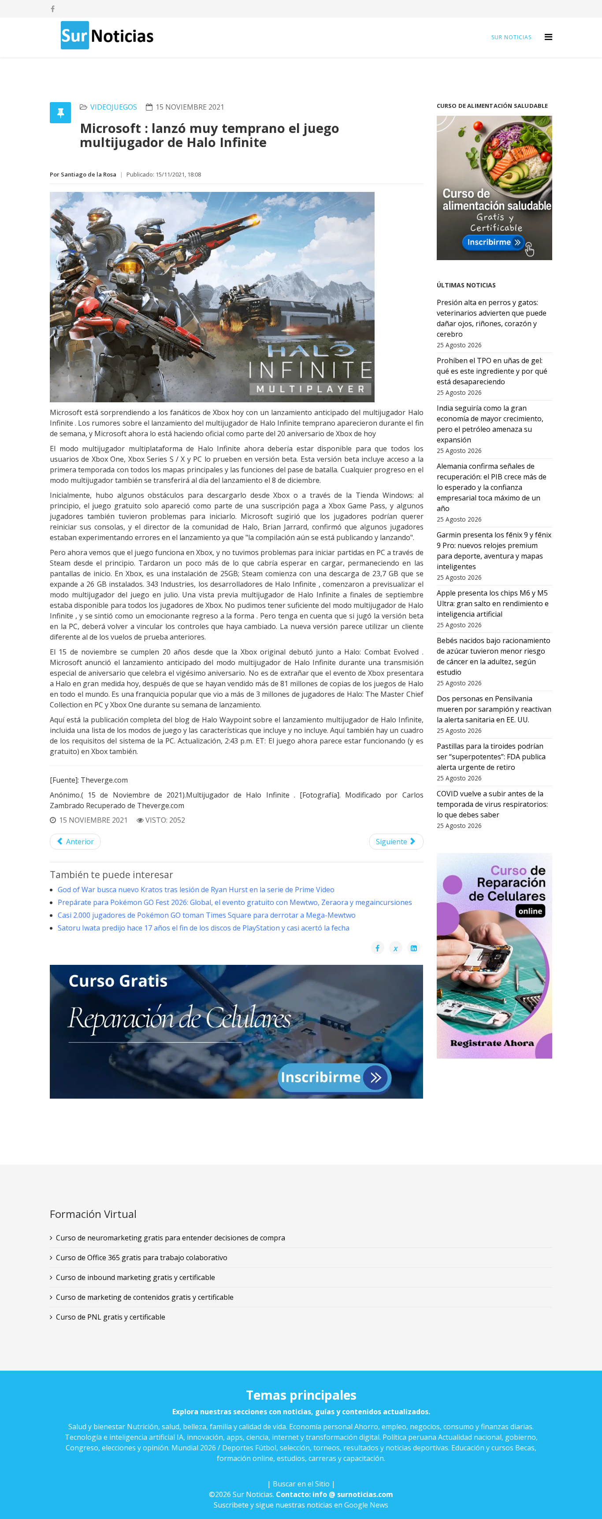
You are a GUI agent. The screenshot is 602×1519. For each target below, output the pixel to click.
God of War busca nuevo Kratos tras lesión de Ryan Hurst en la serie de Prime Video (196, 889)
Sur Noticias (511, 37)
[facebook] (53, 9)
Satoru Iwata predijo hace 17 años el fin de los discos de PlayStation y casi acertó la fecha (203, 928)
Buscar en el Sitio (301, 1484)
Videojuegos (113, 107)
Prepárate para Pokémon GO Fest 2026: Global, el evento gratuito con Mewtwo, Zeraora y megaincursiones (235, 902)
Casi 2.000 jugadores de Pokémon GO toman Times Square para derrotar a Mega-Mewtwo (207, 915)
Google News (366, 1505)
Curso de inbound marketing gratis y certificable (135, 1277)
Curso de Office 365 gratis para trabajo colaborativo (141, 1257)
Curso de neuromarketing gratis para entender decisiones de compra (170, 1238)
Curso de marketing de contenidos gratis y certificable (145, 1297)
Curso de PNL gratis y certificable (110, 1317)
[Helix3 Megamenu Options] (548, 37)
